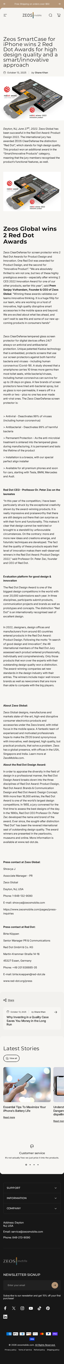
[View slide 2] (30, 1165)
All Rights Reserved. (45, 1345)
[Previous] (4, 4)
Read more (9, 1117)
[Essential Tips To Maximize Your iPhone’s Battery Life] (27, 1084)
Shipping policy (53, 1350)
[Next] (59, 4)
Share (11, 1000)
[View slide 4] (38, 1165)
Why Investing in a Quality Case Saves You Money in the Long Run (27, 1020)
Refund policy (39, 1350)
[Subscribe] (55, 1285)
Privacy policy (10, 1350)
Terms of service (25, 1350)
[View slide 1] (26, 1165)
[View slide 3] (34, 1165)
